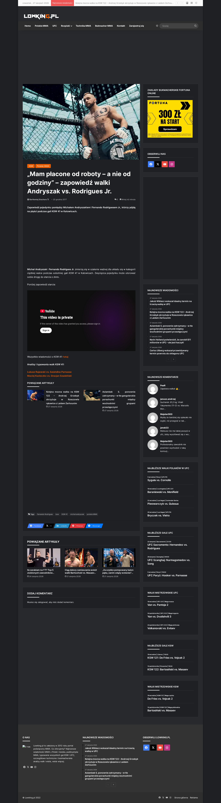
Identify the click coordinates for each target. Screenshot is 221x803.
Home (28, 25)
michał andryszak (77, 514)
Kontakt (121, 25)
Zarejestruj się (136, 25)
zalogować (43, 602)
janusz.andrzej (168, 399)
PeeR (162, 385)
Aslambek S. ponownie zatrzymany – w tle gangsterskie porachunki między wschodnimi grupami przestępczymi (118, 399)
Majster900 (166, 414)
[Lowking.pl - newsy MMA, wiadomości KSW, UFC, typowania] (41, 16)
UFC (54, 25)
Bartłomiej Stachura (38, 199)
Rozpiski (65, 25)
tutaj (65, 356)
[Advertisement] (110, 55)
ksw (57, 514)
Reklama (194, 797)
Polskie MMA (41, 25)
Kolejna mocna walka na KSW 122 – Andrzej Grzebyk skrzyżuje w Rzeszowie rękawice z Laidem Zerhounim (125, 3)
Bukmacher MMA (104, 25)
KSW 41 (65, 514)
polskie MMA (92, 514)
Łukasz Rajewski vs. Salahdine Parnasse (49, 371)
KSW (31, 166)
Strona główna (181, 797)
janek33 (164, 427)
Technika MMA (83, 25)
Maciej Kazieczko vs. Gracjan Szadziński (49, 375)
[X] (28, 767)
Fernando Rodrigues (45, 514)
